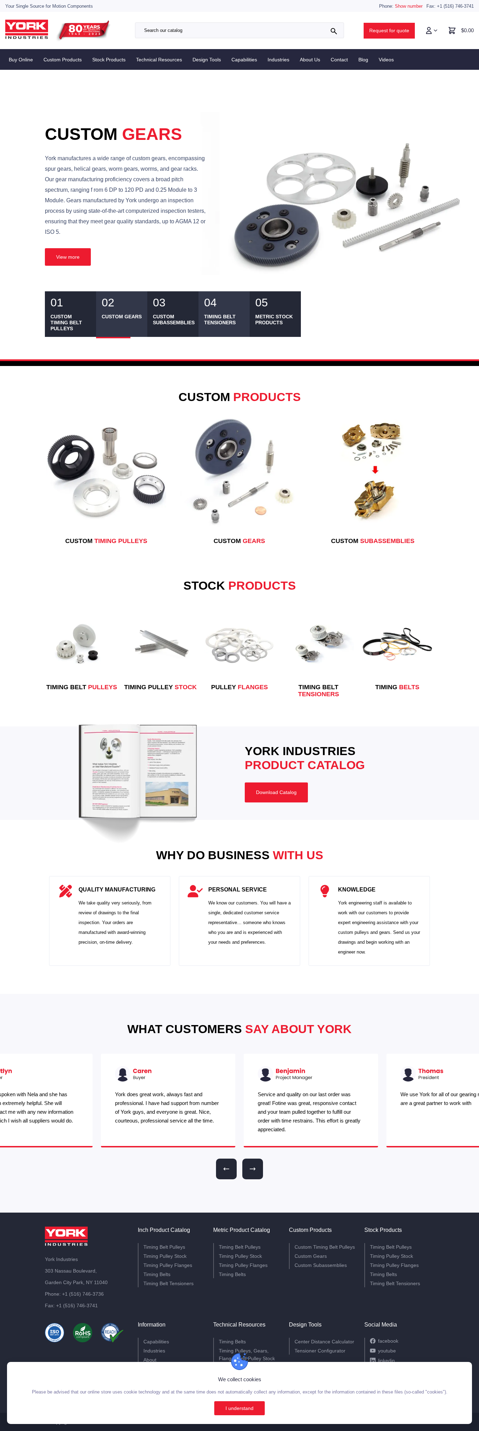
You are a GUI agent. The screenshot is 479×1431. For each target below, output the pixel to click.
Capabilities (244, 59)
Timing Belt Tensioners (168, 1283)
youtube (387, 1351)
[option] (239, 197)
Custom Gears (311, 1256)
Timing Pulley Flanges (167, 1265)
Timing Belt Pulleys (164, 1247)
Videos (386, 59)
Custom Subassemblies (321, 1265)
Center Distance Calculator (324, 1341)
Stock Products (109, 59)
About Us (310, 59)
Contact (339, 59)
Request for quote (389, 30)
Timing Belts (156, 1274)
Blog (363, 59)
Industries (278, 59)
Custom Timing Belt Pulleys (325, 1247)
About (149, 1360)
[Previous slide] (226, 1169)
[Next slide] (252, 1169)
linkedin (386, 1360)
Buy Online (21, 59)
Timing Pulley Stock (165, 1256)
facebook (388, 1341)
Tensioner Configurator (320, 1351)
